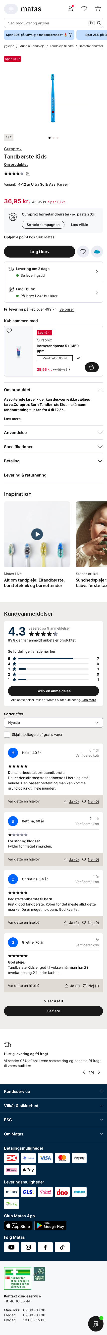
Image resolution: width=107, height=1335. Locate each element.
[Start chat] (96, 1324)
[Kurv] (98, 9)
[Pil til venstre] (84, 1072)
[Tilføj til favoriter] (83, 252)
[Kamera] (91, 23)
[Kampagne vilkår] (68, 370)
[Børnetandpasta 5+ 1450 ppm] (53, 351)
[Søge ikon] (99, 23)
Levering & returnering (25, 475)
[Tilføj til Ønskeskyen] (97, 252)
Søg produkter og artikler (28, 23)
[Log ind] (70, 9)
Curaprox (13, 148)
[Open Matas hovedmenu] (11, 9)
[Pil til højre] (99, 1072)
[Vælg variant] (92, 367)
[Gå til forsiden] (31, 9)
